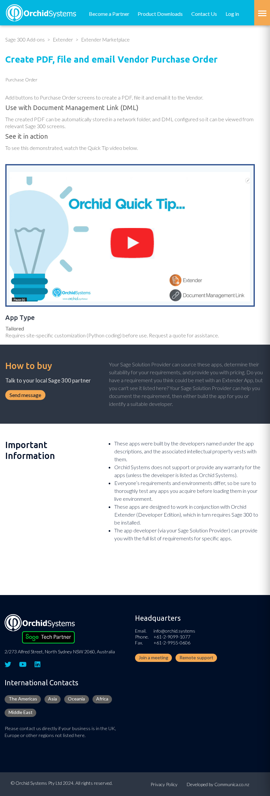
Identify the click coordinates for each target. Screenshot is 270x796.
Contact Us (204, 14)
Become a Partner (109, 14)
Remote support (196, 657)
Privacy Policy (163, 784)
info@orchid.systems (174, 631)
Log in (232, 14)
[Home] (41, 12)
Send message (25, 395)
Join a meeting (153, 657)
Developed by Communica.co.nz (218, 784)
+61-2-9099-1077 (171, 637)
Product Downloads (160, 14)
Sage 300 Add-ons (25, 40)
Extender (63, 40)
